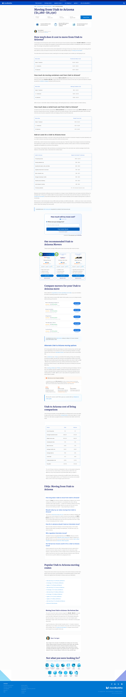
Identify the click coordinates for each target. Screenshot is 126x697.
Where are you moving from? (56, 222)
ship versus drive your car (57, 514)
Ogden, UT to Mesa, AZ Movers (54, 598)
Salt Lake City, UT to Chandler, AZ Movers (56, 601)
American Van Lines (62, 260)
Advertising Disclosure (63, 0)
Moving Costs (47, 3)
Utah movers (59, 338)
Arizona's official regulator (63, 540)
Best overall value (47, 254)
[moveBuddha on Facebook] (111, 684)
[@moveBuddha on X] (118, 684)
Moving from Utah (47, 6)
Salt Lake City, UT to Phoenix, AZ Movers (56, 580)
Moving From (37, 16)
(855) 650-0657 (47, 278)
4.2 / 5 (81, 263)
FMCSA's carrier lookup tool (63, 537)
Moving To (49, 16)
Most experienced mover (62, 254)
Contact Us (23, 691)
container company (44, 81)
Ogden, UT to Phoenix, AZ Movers (54, 585)
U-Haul (56, 356)
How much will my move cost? (63, 217)
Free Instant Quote (63, 229)
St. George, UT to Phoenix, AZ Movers (55, 582)
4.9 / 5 (50, 263)
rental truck (50, 356)
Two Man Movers (48, 329)
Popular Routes (57, 3)
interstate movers (59, 352)
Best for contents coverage (78, 254)
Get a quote (77, 303)
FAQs (4, 691)
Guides (75, 3)
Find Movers (38, 3)
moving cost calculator (77, 50)
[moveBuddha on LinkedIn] (115, 684)
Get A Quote (47, 275)
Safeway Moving (47, 260)
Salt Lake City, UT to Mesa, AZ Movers (55, 592)
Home (35, 6)
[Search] (124, 3)
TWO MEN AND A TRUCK (50, 322)
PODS (58, 367)
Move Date (71, 16)
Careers (23, 692)
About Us (5, 690)
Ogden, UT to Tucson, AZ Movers (54, 596)
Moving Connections (49, 309)
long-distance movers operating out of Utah (61, 292)
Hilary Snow (46, 32)
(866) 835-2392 (63, 278)
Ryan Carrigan (40, 30)
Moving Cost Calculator (8, 685)
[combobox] (63, 225)
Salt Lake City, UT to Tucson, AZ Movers (55, 587)
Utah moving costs (47, 209)
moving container (51, 367)
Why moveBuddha (85, 3)
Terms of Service (24, 687)
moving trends (64, 415)
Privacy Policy (24, 685)
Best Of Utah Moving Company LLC (52, 302)
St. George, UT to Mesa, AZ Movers (54, 594)
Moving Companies (8, 687)
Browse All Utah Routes (52, 603)
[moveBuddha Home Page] (7, 3)
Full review (77, 305)
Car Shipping (68, 3)
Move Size (61, 16)
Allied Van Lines (78, 260)
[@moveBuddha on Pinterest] (121, 684)
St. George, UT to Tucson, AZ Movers (55, 589)
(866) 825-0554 (78, 278)
